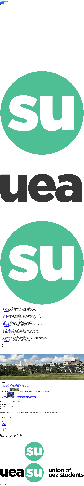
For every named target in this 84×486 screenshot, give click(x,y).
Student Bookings (7, 340)
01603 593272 (4, 428)
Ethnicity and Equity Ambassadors (9, 314)
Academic (5, 333)
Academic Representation (8, 315)
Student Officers (6, 313)
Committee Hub (6, 329)
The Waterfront (6, 323)
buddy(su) (5, 335)
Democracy (6, 309)
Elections (5, 316)
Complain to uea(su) (7, 338)
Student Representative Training (9, 317)
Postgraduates (6, 318)
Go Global (6, 325)
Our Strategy (6, 306)
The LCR (5, 322)
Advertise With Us (7, 308)
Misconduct (6, 336)
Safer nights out (6, 326)
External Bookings (7, 341)
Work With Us (6, 307)
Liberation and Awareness (8, 330)
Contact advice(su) (7, 337)
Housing (5, 334)
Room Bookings (6, 331)
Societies (5, 328)
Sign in (3, 351)
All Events (6, 321)
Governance (6, 310)
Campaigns (6, 319)
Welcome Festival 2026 (7, 324)
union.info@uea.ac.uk (5, 427)
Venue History (6, 311)
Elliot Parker (7, 484)
